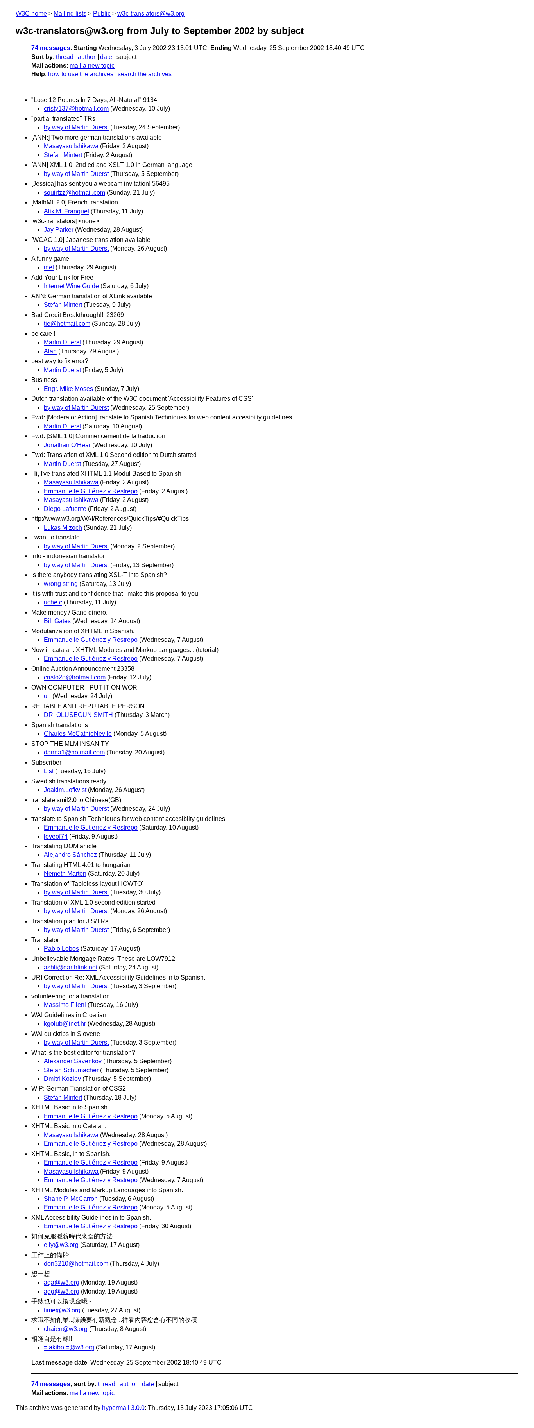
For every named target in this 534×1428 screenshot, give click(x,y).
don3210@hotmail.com (76, 1263)
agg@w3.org (61, 1291)
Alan (50, 351)
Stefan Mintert (63, 155)
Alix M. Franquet (66, 211)
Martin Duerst (62, 342)
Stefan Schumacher (71, 1070)
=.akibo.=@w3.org (69, 1347)
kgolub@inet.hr (65, 1023)
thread (64, 57)
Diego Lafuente (65, 508)
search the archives (145, 74)
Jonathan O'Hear (67, 445)
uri (47, 696)
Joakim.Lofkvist (65, 790)
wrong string (61, 584)
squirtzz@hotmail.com (74, 192)
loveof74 (56, 836)
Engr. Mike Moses (68, 388)
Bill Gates (57, 621)
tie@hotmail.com (67, 323)
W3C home (31, 13)
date (106, 57)
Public (102, 13)
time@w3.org (62, 1310)
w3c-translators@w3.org (151, 13)
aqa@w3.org (61, 1282)
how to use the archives (80, 74)
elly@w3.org (61, 1245)
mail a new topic (92, 65)
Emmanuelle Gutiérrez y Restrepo (91, 491)
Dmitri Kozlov (62, 1078)
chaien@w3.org (66, 1329)
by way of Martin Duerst (76, 127)
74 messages (50, 48)
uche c (53, 602)
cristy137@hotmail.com (76, 108)
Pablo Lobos (61, 948)
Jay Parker (58, 229)
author (86, 57)
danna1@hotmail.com (74, 752)
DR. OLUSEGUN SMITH (78, 714)
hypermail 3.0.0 (123, 1408)
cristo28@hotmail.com (75, 677)
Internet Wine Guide (71, 286)
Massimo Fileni (65, 1005)
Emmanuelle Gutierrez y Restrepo (91, 827)
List (49, 771)
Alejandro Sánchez (70, 854)
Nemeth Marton (65, 873)
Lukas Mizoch (63, 527)
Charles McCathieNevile (78, 733)
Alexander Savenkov (73, 1061)
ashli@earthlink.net (70, 967)
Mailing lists (70, 13)
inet (49, 267)
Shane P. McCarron (71, 1198)
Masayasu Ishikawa (71, 146)
